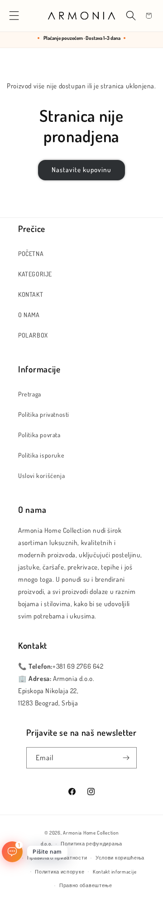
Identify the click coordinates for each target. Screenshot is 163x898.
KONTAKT (30, 294)
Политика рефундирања (91, 843)
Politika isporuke (41, 455)
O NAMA (29, 315)
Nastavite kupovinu (81, 169)
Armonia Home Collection (91, 833)
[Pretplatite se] (126, 757)
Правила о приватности (57, 858)
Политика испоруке (59, 872)
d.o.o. (46, 843)
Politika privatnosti (43, 414)
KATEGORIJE (35, 274)
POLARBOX (33, 335)
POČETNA (30, 253)
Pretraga (29, 394)
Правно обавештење (85, 885)
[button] (14, 15)
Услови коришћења (120, 858)
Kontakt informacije (114, 872)
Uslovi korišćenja (41, 475)
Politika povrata (39, 435)
